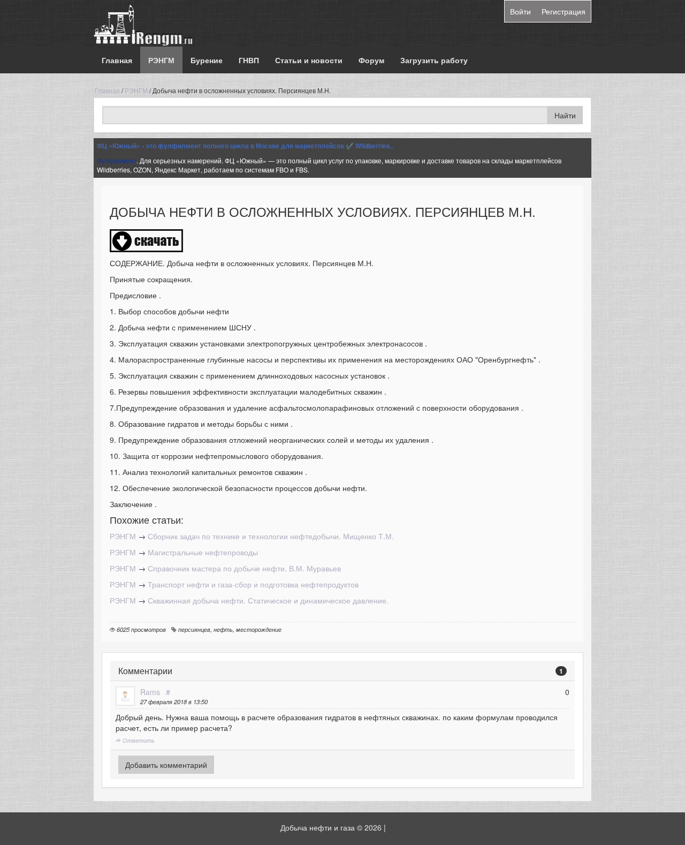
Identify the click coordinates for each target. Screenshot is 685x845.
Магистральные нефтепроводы (203, 552)
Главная (117, 60)
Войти (520, 11)
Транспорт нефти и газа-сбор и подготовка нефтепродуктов (253, 584)
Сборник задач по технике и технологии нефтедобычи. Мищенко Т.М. (271, 536)
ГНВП (249, 60)
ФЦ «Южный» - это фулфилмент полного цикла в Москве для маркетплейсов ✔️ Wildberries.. (245, 145)
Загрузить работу (434, 60)
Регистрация (563, 11)
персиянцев (194, 629)
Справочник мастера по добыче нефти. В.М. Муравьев (244, 568)
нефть (223, 629)
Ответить (138, 740)
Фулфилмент (116, 160)
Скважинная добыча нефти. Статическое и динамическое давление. (268, 600)
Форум (371, 60)
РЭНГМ (161, 60)
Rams (150, 691)
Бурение (207, 60)
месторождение (258, 629)
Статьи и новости (308, 60)
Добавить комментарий (166, 764)
